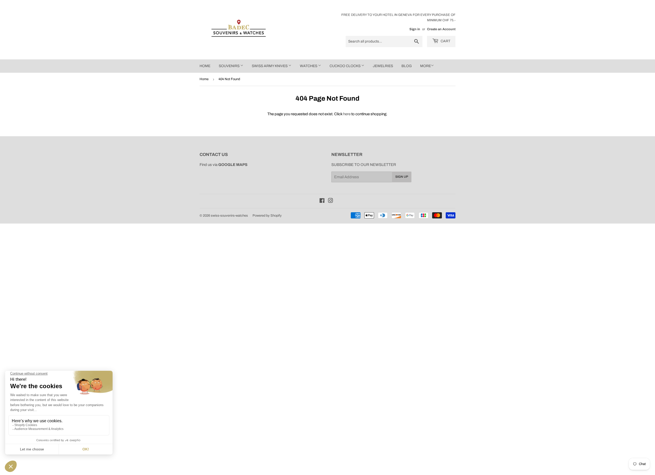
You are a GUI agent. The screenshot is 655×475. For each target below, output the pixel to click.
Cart (445, 41)
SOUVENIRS (229, 66)
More (425, 66)
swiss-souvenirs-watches (229, 215)
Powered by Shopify (267, 215)
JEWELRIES (383, 66)
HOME (205, 66)
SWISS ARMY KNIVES (270, 66)
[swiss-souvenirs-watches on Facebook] (322, 201)
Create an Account (441, 29)
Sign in (414, 29)
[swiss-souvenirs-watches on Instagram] (330, 201)
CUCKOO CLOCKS (345, 66)
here (347, 114)
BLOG (406, 66)
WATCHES (309, 66)
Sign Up (401, 176)
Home (204, 79)
